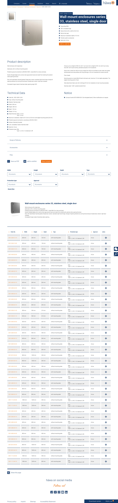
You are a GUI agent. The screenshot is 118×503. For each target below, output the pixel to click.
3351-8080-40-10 (12, 439)
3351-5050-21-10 (12, 316)
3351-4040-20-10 (12, 260)
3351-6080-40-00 (12, 422)
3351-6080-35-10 (12, 383)
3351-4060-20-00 (12, 265)
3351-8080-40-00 (12, 433)
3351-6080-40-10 (12, 428)
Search (54, 3)
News (47, 3)
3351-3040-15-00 (12, 243)
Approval (36, 180)
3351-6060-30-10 (12, 327)
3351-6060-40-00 (12, 411)
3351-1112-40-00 (12, 456)
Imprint (23, 501)
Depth (62, 170)
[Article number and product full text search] (116, 254)
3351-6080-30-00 (12, 332)
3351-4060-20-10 (12, 271)
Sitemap (33, 501)
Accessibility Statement (48, 501)
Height (36, 170)
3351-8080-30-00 (12, 344)
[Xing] (55, 492)
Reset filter (11, 189)
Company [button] (17, 3)
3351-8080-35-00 (12, 388)
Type (88, 170)
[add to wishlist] (106, 237)
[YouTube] (62, 492)
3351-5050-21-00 (12, 310)
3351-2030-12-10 (12, 237)
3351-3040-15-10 (12, 249)
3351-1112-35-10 (12, 405)
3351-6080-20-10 (12, 293)
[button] (63, 3)
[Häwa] (101, 2)
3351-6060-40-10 (12, 416)
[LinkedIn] (66, 492)
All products (91, 174)
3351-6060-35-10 (12, 372)
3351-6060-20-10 (12, 282)
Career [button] (24, 3)
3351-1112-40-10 (12, 461)
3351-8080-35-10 (12, 394)
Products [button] (32, 3)
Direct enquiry (46, 161)
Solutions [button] (40, 3)
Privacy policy (11, 501)
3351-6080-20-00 (12, 288)
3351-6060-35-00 (12, 366)
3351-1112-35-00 (12, 400)
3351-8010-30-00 (12, 355)
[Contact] (116, 249)
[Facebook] (51, 492)
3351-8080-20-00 (12, 299)
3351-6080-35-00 (12, 377)
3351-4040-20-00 (12, 254)
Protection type (12, 180)
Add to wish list (65, 44)
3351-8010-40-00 (12, 444)
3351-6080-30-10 (12, 338)
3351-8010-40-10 (12, 450)
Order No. (13, 232)
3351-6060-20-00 (12, 277)
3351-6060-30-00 (12, 321)
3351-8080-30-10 (12, 349)
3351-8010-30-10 (12, 360)
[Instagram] (59, 492)
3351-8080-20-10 (12, 305)
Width (9, 170)
